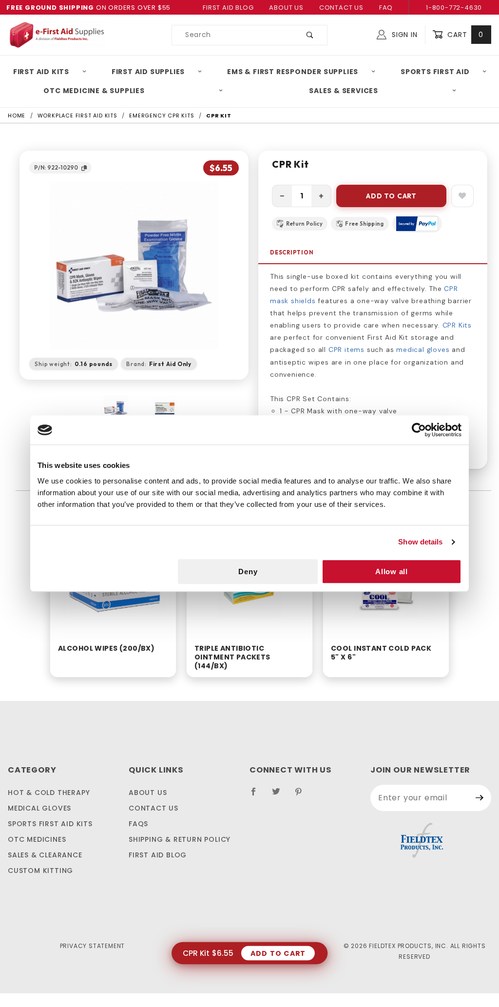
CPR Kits (457, 325)
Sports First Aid (435, 72)
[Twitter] (280, 795)
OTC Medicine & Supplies (93, 91)
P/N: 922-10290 (56, 167)
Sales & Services (343, 91)
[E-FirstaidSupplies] (56, 34)
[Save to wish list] (462, 196)
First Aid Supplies (148, 72)
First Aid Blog (228, 7)
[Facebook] (258, 795)
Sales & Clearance (45, 855)
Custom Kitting (40, 870)
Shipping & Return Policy (179, 839)
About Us (286, 7)
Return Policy (304, 223)
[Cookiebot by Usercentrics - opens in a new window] (418, 430)
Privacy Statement (92, 946)
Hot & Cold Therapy (49, 792)
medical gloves (422, 349)
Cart (464, 34)
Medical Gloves (39, 808)
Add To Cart (391, 196)
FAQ (386, 7)
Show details (420, 542)
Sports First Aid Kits (50, 824)
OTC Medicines (37, 839)
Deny (247, 571)
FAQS (138, 824)
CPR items (346, 349)
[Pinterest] (302, 795)
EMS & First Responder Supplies (292, 72)
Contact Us (341, 7)
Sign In (403, 34)
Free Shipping (364, 223)
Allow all (391, 571)
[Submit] (479, 798)
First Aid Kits (41, 72)
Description (292, 252)
